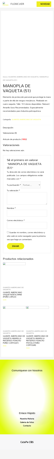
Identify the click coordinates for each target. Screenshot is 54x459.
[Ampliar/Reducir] (38, 452)
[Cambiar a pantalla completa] (27, 452)
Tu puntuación (14, 185)
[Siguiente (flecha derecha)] (16, 457)
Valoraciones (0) (10, 133)
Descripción (8, 127)
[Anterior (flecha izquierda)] (5, 457)
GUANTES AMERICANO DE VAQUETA (23, 76)
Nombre (11, 208)
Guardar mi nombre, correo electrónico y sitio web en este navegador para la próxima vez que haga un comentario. (26, 236)
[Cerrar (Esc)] (5, 452)
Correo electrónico (16, 220)
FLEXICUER (17, 3)
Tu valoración (13, 190)
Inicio (5, 76)
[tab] (27, 127)
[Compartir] (16, 452)
